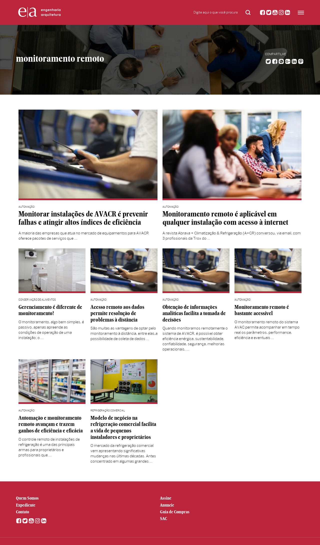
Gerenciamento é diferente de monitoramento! (50, 310)
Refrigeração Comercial (107, 410)
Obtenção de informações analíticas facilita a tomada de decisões (194, 313)
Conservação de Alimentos (37, 299)
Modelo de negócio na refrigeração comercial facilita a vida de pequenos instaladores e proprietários (123, 427)
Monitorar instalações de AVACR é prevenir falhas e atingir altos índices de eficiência (83, 218)
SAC (163, 518)
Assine (166, 498)
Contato (22, 511)
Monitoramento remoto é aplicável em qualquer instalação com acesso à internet (225, 218)
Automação (26, 206)
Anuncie (167, 505)
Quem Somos (27, 498)
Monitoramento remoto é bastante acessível (261, 310)
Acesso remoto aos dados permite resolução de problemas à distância (117, 313)
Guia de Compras (175, 511)
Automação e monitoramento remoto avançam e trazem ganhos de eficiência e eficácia (50, 424)
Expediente (26, 505)
